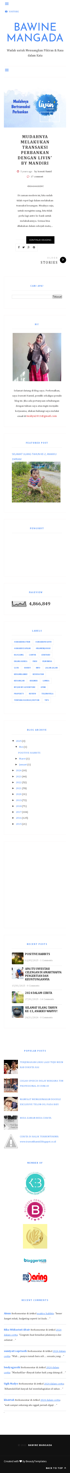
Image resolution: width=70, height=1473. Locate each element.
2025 (18, 741)
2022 (18, 782)
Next (55, 117)
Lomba (46, 681)
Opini (43, 687)
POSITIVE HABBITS (29, 753)
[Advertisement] (35, 885)
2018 (18, 806)
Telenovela (47, 694)
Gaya (16, 668)
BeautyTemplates (36, 1461)
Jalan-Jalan (52, 668)
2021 (18, 788)
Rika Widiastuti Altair (17, 1330)
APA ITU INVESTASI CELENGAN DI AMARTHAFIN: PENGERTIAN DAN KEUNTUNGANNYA (43, 974)
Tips (47, 700)
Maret (22, 758)
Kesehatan (38, 674)
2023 (18, 776)
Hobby (27, 668)
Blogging (19, 655)
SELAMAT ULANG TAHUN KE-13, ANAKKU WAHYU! (41, 1009)
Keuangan (19, 681)
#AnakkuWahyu (43, 642)
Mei (21, 747)
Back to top (55, 1468)
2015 (18, 824)
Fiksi (35, 661)
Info (38, 668)
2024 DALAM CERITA (38, 993)
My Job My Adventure (24, 687)
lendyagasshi (12, 1367)
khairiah (9, 1400)
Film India (47, 661)
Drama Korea (20, 661)
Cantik (32, 655)
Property (19, 694)
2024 (18, 770)
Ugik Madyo (11, 1384)
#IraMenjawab (43, 648)
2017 (18, 812)
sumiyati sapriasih (15, 1351)
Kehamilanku (20, 674)
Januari (23, 764)
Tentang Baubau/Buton (26, 700)
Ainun (7, 1313)
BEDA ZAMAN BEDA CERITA (35, 1118)
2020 (18, 794)
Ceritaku (45, 655)
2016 (18, 818)
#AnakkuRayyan (22, 642)
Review (32, 694)
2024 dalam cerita (54, 1384)
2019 (18, 800)
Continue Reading (40, 240)
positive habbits (45, 1313)
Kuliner (34, 681)
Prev (45, 117)
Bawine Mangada (35, 33)
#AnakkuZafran (22, 648)
